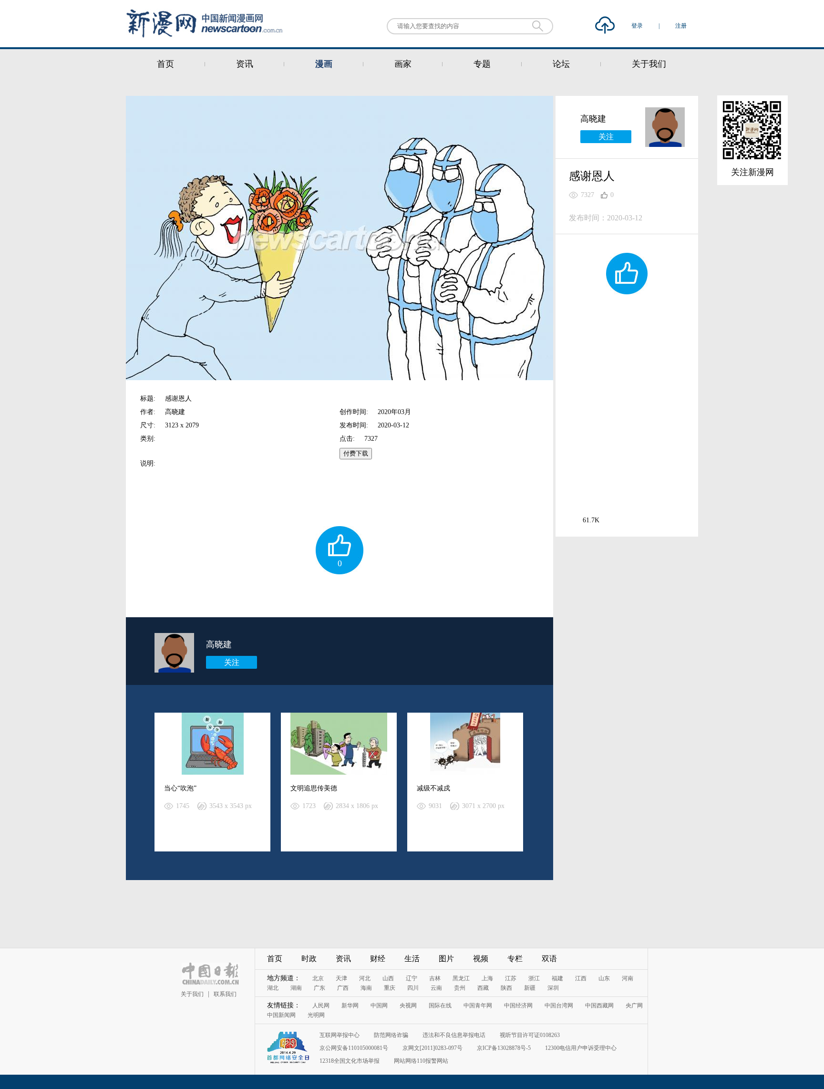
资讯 (244, 64)
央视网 (408, 1005)
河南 (627, 978)
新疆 (530, 988)
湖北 (272, 988)
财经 (377, 958)
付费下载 (355, 453)
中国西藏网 (599, 1005)
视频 (480, 958)
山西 (388, 978)
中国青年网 (478, 1005)
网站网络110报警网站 (421, 1061)
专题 (482, 64)
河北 (365, 978)
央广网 (634, 1005)
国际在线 (440, 1005)
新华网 (350, 1005)
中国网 (379, 1005)
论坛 (561, 64)
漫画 (323, 64)
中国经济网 (518, 1005)
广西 (343, 988)
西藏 (483, 988)
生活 (412, 958)
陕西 (506, 988)
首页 (165, 64)
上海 (487, 978)
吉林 (435, 978)
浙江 (534, 978)
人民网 (321, 1005)
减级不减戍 (433, 788)
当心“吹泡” (180, 788)
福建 (557, 978)
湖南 (296, 988)
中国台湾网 (559, 1005)
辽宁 (411, 978)
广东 (319, 988)
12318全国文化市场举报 (349, 1061)
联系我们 (225, 994)
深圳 (553, 988)
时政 (309, 958)
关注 (231, 662)
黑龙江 (461, 978)
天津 (341, 978)
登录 (637, 25)
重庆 (389, 988)
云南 (436, 988)
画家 (403, 64)
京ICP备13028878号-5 (504, 1048)
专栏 (515, 958)
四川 (413, 988)
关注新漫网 (752, 172)
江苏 (510, 978)
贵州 (459, 988)
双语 (549, 958)
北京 (318, 978)
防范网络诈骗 (391, 1035)
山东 (604, 978)
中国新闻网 (281, 1015)
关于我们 (649, 64)
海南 (366, 988)
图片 (446, 958)
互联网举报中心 (339, 1035)
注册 (681, 25)
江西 (581, 978)
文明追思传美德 (313, 788)
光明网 (316, 1015)
